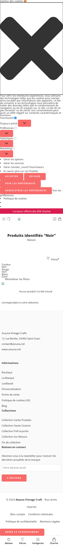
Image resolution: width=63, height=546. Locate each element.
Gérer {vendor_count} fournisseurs (24, 167)
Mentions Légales (50, 521)
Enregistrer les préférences (26, 190)
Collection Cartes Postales (16, 420)
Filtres (54, 259)
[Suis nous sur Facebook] (3, 356)
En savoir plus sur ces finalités (21, 171)
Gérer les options (13, 159)
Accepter (11, 176)
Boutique (7, 372)
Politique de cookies (15, 198)
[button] (31, 49)
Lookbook (7, 383)
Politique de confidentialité (21, 521)
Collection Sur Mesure (14, 436)
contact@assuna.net (13, 344)
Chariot (54, 543)
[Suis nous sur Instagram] (15, 356)
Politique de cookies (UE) (16, 400)
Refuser (34, 176)
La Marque (8, 378)
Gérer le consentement (22, 532)
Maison (31, 240)
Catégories (38, 543)
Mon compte (17, 514)
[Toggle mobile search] (9, 219)
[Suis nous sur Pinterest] (9, 356)
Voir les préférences (20, 183)
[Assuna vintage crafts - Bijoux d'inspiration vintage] (31, 219)
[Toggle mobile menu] (4, 219)
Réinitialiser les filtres (17, 279)
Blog (4, 405)
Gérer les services (14, 163)
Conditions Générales (40, 514)
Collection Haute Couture (16, 425)
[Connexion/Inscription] (55, 219)
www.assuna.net (11, 349)
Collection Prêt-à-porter (15, 431)
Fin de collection (11, 442)
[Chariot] (59, 219)
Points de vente (10, 394)
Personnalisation (11, 389)
